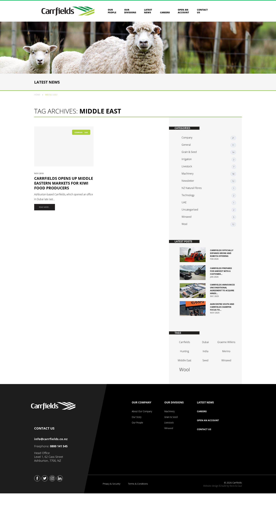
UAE (86, 132)
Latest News (148, 11)
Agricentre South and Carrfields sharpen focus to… (222, 307)
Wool (184, 224)
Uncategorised (190, 209)
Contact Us (204, 429)
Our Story (136, 417)
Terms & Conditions (138, 483)
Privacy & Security (111, 483)
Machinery (187, 173)
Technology (188, 195)
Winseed (187, 217)
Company (78, 132)
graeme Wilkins (226, 342)
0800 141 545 (59, 446)
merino (226, 351)
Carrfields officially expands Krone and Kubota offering (221, 253)
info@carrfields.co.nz (51, 439)
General (186, 144)
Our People (112, 11)
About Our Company (142, 411)
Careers (165, 12)
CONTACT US (44, 427)
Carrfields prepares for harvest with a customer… (221, 271)
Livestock (187, 166)
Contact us (202, 11)
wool (184, 369)
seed (205, 360)
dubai (205, 342)
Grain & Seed (189, 152)
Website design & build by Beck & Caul (222, 485)
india (205, 351)
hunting (184, 351)
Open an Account (183, 11)
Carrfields (184, 342)
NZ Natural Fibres (192, 188)
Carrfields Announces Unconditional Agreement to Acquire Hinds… (222, 289)
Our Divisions (130, 11)
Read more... (44, 207)
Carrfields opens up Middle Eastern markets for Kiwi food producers (63, 183)
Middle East (184, 360)
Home (37, 94)
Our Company (141, 402)
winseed (226, 360)
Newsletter (188, 180)
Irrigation (187, 159)
